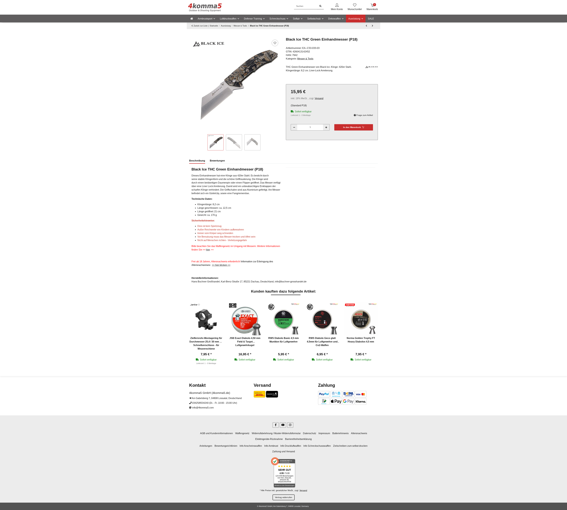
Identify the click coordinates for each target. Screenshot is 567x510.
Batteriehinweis (340, 433)
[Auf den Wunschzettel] (275, 43)
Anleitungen (205, 446)
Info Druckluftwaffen (290, 446)
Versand (319, 98)
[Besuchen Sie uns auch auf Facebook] (276, 425)
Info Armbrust (271, 446)
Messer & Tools (305, 58)
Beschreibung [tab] (197, 160)
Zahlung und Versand (283, 451)
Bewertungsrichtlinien (226, 446)
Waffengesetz (242, 433)
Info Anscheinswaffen (251, 446)
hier (208, 249)
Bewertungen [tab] (217, 160)
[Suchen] (320, 6)
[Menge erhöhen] (326, 127)
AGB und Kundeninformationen (216, 433)
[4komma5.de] (191, 19)
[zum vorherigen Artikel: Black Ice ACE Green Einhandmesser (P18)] (366, 26)
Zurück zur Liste (200, 26)
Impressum (324, 433)
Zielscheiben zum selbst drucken (350, 446)
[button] (337, 7)
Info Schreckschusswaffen (317, 446)
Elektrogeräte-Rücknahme (269, 439)
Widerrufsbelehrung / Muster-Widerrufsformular (276, 433)
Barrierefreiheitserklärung (298, 439)
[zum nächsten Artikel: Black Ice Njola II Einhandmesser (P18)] (372, 26)
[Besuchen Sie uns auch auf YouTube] (283, 425)
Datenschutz (309, 433)
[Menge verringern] (294, 127)
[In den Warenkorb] (191, 35)
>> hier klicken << (221, 265)
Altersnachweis (359, 433)
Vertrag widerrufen (283, 497)
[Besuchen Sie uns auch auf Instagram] (290, 425)
